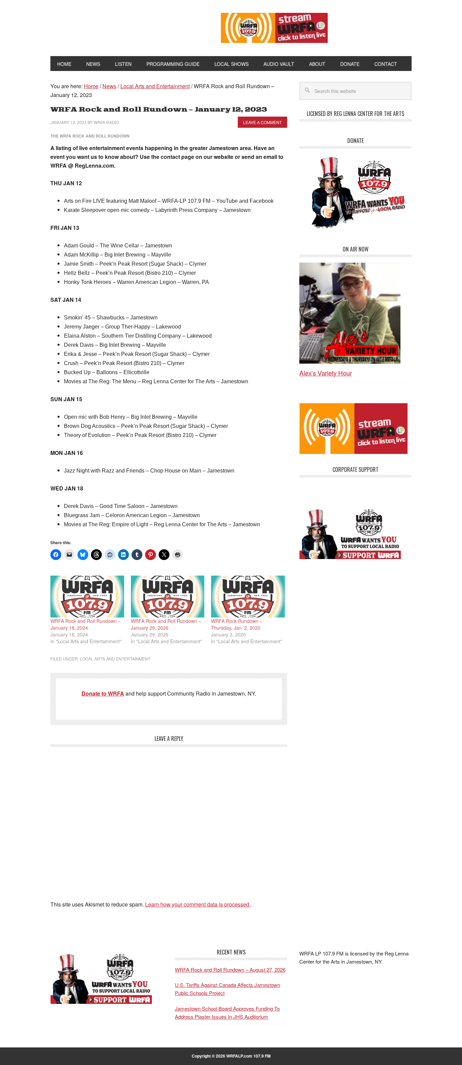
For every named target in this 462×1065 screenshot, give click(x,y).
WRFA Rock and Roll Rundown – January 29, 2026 (166, 624)
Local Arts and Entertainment (115, 658)
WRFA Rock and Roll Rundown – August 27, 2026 (230, 969)
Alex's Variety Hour (325, 372)
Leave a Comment (262, 122)
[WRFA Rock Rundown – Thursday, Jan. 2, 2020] (248, 597)
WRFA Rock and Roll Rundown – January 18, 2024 (85, 624)
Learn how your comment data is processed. (198, 904)
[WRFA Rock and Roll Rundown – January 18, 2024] (87, 597)
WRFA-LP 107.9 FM (120, 26)
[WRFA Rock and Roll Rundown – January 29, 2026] (168, 597)
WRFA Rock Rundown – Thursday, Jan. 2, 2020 (236, 624)
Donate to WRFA (103, 693)
